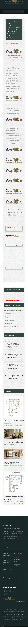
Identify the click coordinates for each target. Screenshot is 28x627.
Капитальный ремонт (19, 551)
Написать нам (17, 572)
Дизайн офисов (7, 560)
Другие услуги (17, 557)
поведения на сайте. (18, 217)
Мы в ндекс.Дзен (14, 43)
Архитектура (17, 559)
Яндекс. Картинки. (19, 212)
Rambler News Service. (14, 210)
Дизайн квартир (7, 553)
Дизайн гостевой (7, 569)
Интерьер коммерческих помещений (14, 310)
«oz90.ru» (2, 626)
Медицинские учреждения (11, 326)
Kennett (15, 42)
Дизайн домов (6, 555)
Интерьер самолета (9, 320)
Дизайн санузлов (7, 567)
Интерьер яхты (8, 323)
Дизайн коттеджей (7, 558)
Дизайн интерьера (18, 561)
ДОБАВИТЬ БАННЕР (12, 300)
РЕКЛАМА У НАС (8, 551)
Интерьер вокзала (9, 317)
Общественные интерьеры (11, 313)
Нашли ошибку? (15, 236)
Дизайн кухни (6, 562)
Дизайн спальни (7, 564)
